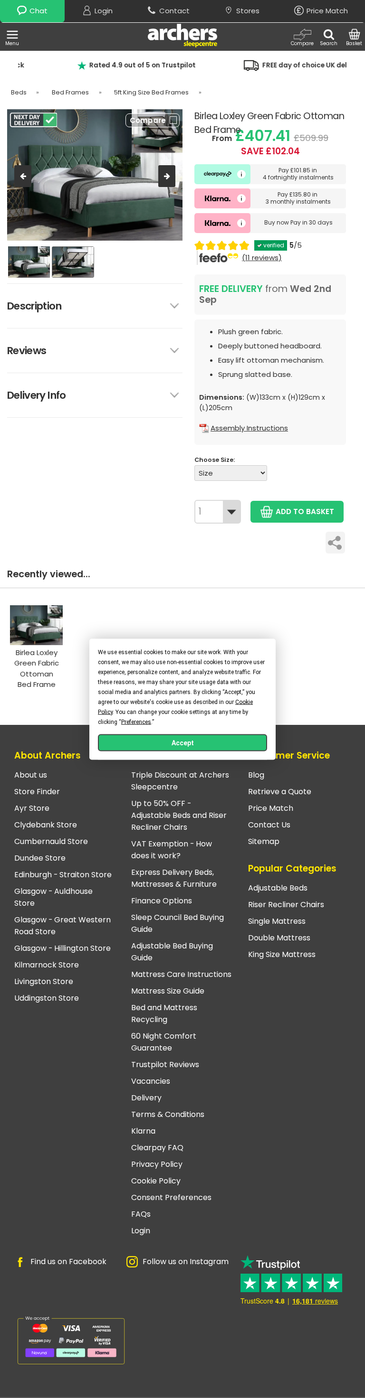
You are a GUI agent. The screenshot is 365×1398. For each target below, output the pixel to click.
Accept (183, 742)
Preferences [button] (136, 721)
